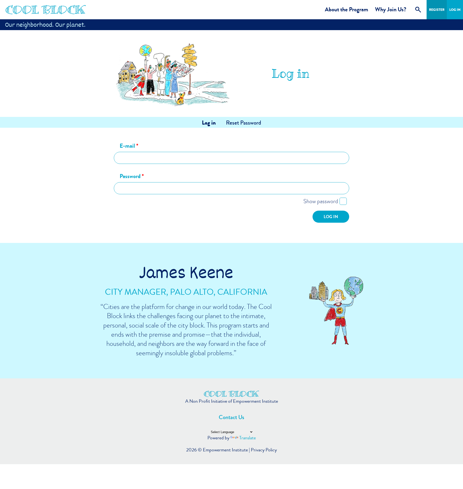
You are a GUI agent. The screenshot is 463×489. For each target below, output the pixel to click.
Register (436, 9)
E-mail (129, 146)
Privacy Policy (264, 449)
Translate (247, 437)
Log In (455, 9)
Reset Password (243, 123)
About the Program (346, 9)
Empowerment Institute (225, 449)
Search (418, 9)
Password (132, 176)
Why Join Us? (390, 9)
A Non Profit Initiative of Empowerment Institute (231, 401)
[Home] (46, 9)
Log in (209, 123)
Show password (320, 201)
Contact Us (231, 417)
